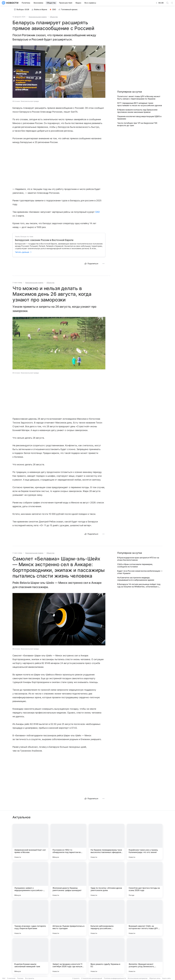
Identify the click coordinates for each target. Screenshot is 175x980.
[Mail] (3, 3)
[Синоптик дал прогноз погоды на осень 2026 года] (144, 880)
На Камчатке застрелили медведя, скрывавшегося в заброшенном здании (135, 578)
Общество (54, 17)
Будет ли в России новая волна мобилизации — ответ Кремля (139, 572)
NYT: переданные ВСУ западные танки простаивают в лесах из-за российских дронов (139, 104)
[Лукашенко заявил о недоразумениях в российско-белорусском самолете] (30, 880)
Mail (3, 978)
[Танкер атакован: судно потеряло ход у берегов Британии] (30, 918)
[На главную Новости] (11, 3)
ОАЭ (97, 212)
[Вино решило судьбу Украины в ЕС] (106, 956)
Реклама (20, 978)
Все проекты (29, 978)
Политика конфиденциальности (115, 978)
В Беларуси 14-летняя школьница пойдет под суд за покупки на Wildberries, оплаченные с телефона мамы (138, 585)
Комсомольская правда (38, 17)
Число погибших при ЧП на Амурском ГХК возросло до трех (137, 124)
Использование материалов (137, 978)
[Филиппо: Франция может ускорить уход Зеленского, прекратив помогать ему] (144, 956)
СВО (54, 9)
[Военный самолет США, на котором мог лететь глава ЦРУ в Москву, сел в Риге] (144, 918)
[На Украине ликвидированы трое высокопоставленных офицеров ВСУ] (106, 842)
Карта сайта (166, 978)
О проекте (75, 978)
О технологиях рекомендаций (91, 978)
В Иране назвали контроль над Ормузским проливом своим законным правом (137, 110)
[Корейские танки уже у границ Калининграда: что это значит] (144, 842)
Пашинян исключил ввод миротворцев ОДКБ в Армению (139, 117)
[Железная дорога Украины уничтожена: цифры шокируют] (68, 880)
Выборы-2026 (23, 9)
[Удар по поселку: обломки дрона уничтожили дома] (106, 880)
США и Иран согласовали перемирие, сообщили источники (135, 565)
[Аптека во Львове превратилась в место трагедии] (68, 918)
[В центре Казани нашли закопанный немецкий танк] (30, 956)
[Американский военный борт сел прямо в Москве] (30, 842)
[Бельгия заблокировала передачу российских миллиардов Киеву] (106, 918)
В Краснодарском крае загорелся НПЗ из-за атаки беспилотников (138, 558)
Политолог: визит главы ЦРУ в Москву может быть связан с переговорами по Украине (138, 97)
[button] (58, 71)
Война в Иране (40, 9)
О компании (11, 978)
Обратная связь (154, 978)
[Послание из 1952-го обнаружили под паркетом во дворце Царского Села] (68, 842)
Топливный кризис (69, 9)
